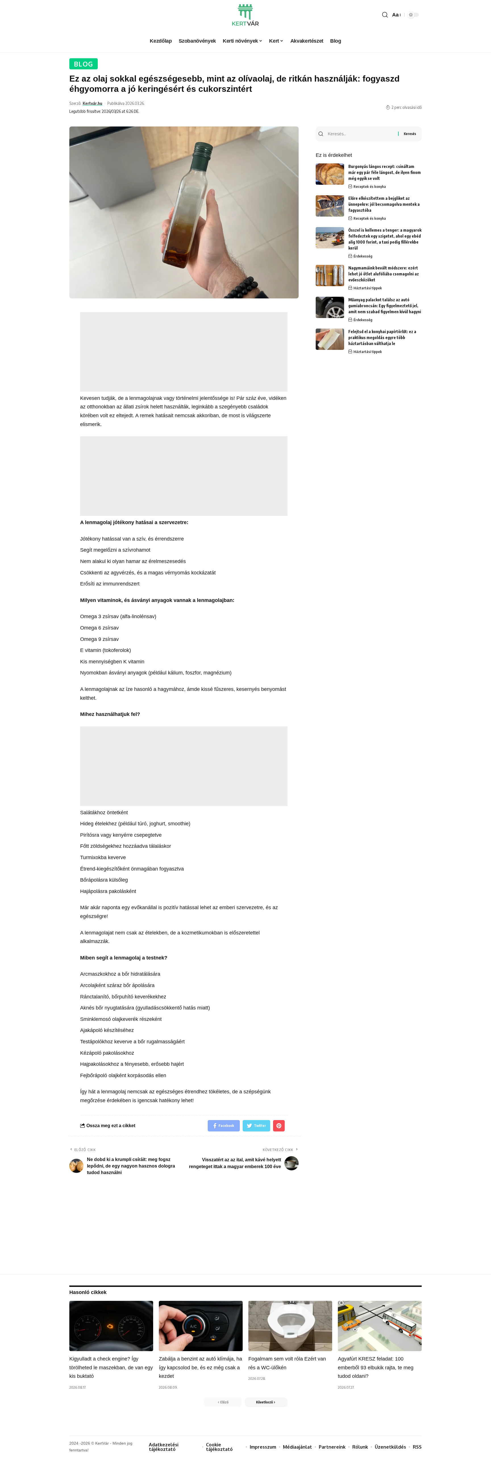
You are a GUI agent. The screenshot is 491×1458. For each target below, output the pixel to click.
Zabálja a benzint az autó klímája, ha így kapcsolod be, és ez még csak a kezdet (200, 1367)
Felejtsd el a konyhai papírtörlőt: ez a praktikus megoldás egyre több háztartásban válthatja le (382, 337)
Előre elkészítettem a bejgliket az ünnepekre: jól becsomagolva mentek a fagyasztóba (384, 204)
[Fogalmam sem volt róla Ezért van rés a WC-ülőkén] (290, 1326)
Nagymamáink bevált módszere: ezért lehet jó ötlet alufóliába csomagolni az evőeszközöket (383, 273)
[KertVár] (245, 15)
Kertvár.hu (92, 103)
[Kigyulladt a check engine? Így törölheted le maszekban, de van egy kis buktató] (111, 1326)
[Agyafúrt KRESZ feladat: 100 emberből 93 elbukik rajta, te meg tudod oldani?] (380, 1326)
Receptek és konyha (369, 186)
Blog (83, 64)
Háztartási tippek (367, 288)
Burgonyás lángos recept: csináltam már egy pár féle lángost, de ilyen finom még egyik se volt (384, 172)
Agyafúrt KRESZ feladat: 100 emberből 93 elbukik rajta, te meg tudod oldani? (375, 1367)
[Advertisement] (184, 352)
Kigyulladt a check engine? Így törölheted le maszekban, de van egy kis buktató (111, 1367)
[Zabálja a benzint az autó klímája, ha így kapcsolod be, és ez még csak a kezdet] (201, 1326)
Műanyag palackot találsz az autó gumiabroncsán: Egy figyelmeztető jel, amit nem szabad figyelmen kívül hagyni (384, 305)
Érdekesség (362, 256)
